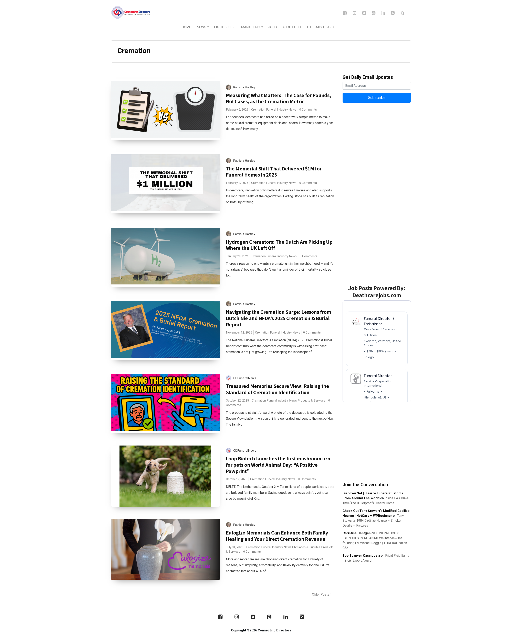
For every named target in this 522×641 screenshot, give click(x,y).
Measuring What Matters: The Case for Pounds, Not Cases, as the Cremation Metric (278, 98)
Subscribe (377, 98)
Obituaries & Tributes (306, 547)
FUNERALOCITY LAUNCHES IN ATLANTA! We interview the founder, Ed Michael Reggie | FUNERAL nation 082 (375, 540)
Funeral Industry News (281, 109)
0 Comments (308, 109)
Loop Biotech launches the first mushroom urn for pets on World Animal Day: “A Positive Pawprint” (278, 464)
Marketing (250, 27)
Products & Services (311, 400)
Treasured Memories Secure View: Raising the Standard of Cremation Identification (277, 389)
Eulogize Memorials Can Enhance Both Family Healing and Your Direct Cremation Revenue (277, 535)
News (201, 27)
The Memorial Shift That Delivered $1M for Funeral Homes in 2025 (274, 171)
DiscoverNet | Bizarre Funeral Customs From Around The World (373, 496)
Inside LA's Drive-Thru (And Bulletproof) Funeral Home (376, 501)
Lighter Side (225, 27)
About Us (290, 27)
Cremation (258, 109)
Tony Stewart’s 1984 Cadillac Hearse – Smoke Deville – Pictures (373, 520)
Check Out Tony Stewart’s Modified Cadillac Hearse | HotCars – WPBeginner (376, 513)
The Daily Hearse (320, 27)
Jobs (272, 27)
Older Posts (321, 594)
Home (186, 27)
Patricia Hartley (244, 87)
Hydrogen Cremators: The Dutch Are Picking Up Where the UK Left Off (279, 244)
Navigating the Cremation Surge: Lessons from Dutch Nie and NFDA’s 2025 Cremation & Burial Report (278, 318)
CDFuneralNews (244, 378)
